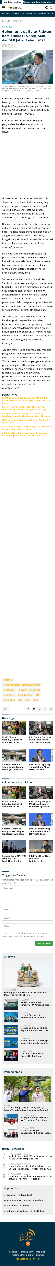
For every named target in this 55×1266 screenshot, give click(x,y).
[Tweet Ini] (34, 709)
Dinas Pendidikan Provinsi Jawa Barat (22, 684)
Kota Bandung (25, 695)
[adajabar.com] (15, 7)
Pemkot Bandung (34, 1200)
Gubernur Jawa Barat (29, 690)
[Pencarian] (51, 7)
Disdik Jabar (9, 690)
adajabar (8, 679)
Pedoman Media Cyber (22, 1255)
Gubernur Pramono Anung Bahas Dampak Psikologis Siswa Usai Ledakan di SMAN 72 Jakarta (26, 414)
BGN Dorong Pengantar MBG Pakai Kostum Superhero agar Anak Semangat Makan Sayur (24, 408)
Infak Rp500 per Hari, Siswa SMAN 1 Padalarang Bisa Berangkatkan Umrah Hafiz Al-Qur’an (25, 434)
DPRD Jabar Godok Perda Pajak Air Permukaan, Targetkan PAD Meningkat (35, 1118)
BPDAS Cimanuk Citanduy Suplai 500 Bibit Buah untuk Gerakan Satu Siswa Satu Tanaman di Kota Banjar (26, 400)
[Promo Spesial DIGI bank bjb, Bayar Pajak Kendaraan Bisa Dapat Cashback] (11, 1042)
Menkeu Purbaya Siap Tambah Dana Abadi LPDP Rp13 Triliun (26, 421)
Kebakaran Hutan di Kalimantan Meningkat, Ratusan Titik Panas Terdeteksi (30, 1177)
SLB (20, 700)
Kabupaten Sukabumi (17, 1211)
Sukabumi (12, 1205)
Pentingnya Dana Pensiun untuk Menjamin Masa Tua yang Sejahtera (25, 993)
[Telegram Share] (45, 709)
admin (10, 45)
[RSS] (28, 1243)
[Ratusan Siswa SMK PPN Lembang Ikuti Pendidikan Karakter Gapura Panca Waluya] (14, 846)
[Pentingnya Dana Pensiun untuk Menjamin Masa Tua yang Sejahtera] (27, 974)
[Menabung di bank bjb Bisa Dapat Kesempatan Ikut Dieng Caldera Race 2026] (11, 1030)
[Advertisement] (27, 165)
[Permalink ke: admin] (4, 45)
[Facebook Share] (28, 709)
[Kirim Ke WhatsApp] (51, 709)
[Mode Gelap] (46, 7)
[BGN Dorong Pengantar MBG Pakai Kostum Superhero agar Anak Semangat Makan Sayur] (41, 728)
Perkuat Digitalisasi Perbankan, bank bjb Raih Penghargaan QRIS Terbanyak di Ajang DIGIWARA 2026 (35, 1016)
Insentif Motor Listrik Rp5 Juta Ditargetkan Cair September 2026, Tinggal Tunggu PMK (29, 1167)
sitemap (40, 1255)
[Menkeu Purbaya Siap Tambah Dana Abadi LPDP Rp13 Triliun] (41, 755)
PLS (37, 695)
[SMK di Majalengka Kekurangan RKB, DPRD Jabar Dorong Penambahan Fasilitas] (11, 1132)
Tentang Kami (26, 1251)
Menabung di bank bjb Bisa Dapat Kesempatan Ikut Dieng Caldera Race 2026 (35, 1029)
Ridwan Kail (9, 700)
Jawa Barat (9, 695)
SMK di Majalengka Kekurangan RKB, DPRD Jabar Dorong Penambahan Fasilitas (35, 1131)
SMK (36, 700)
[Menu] (4, 7)
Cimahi (25, 1205)
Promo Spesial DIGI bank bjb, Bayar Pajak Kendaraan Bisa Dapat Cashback (34, 1041)
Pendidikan (7, 27)
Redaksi (13, 1251)
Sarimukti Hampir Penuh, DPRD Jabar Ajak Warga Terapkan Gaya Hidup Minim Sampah (26, 1108)
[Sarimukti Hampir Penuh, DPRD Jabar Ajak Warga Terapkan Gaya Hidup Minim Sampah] (27, 1089)
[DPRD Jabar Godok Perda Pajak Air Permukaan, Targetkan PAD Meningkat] (11, 1119)
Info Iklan (41, 1251)
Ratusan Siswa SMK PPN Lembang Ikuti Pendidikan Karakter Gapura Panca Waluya (27, 427)
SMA (28, 700)
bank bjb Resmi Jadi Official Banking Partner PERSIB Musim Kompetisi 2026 (30, 1157)
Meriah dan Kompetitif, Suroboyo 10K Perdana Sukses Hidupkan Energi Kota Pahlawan (35, 1003)
